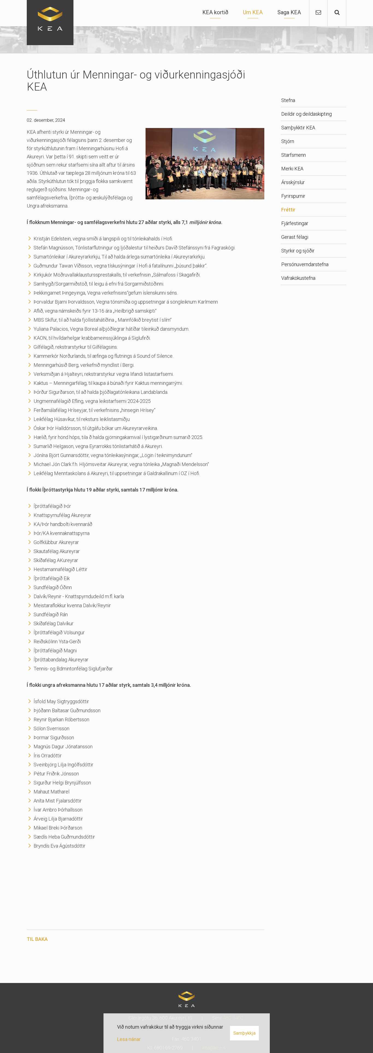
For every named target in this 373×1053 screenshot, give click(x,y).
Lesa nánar (129, 1039)
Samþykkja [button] (244, 1033)
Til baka (37, 939)
